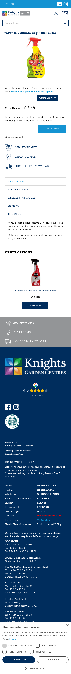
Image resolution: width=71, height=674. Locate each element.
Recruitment (12, 507)
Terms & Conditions (19, 446)
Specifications (18, 189)
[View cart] (65, 13)
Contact (9, 515)
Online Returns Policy (14, 454)
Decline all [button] (52, 659)
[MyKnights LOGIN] (56, 13)
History (9, 502)
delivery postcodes (21, 197)
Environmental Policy (49, 524)
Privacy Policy (11, 442)
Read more (14, 638)
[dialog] (35, 648)
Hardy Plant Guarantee (18, 524)
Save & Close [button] (18, 659)
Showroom (16, 214)
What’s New (11, 494)
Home (8, 485)
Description (16, 181)
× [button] (67, 625)
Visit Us (9, 490)
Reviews (13, 205)
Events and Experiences (18, 498)
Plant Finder (12, 520)
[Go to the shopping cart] (65, 13)
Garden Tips (12, 511)
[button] (35, 668)
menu (10, 4)
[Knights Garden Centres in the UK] (16, 13)
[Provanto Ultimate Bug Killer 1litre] (35, 58)
